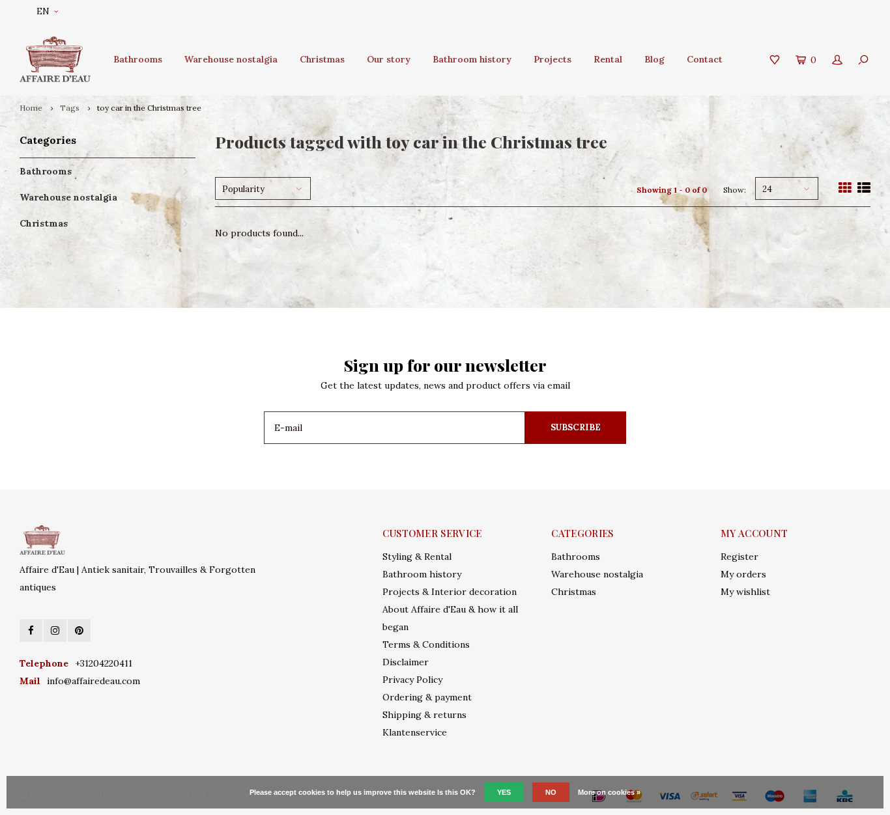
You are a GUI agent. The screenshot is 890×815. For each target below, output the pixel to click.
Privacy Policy (412, 679)
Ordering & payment (427, 697)
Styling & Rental (417, 556)
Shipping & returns (424, 715)
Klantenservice (414, 732)
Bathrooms (137, 59)
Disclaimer (405, 662)
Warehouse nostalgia (231, 59)
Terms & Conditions (426, 644)
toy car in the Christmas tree (149, 108)
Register (739, 556)
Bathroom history (472, 59)
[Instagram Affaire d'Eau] (55, 630)
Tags (69, 108)
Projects (552, 59)
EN (43, 11)
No (550, 792)
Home (31, 108)
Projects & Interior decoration (449, 592)
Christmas (322, 59)
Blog (654, 59)
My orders (743, 574)
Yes (504, 792)
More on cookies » (609, 792)
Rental (608, 59)
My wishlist (745, 592)
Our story (388, 59)
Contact (705, 59)
